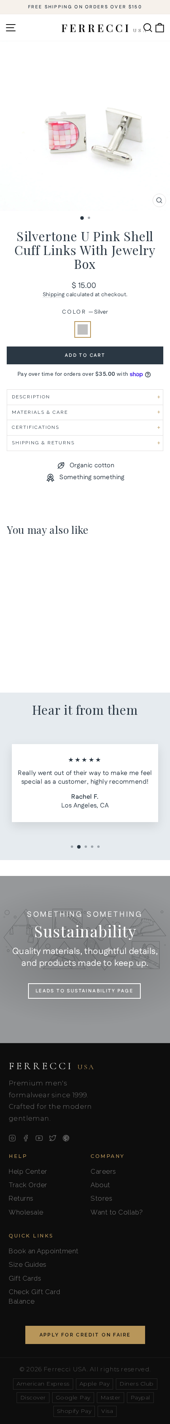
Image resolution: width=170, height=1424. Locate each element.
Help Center (28, 1171)
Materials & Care (40, 412)
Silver (82, 329)
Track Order (28, 1185)
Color (85, 312)
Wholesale (26, 1212)
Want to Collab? (117, 1212)
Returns (21, 1198)
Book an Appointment (44, 1251)
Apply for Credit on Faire (85, 1335)
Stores (101, 1198)
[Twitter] (52, 1138)
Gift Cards (25, 1278)
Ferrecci (52, 1066)
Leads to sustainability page (84, 991)
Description (31, 397)
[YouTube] (39, 1138)
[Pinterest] (66, 1138)
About (100, 1185)
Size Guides (28, 1264)
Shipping (54, 295)
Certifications (35, 427)
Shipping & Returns (43, 442)
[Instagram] (12, 1138)
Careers (103, 1171)
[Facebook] (25, 1138)
